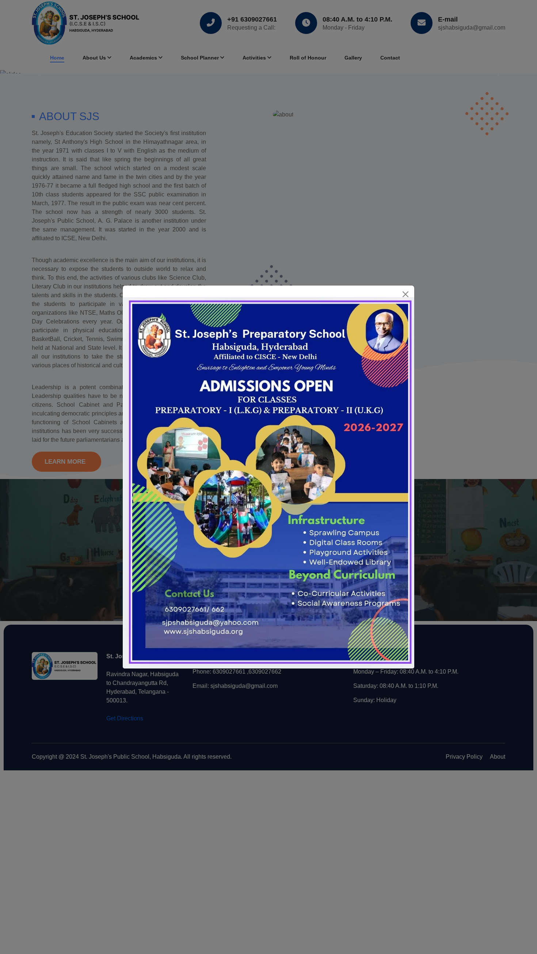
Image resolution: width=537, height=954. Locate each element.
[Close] (405, 294)
